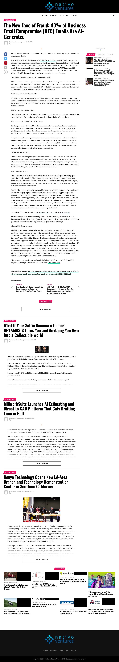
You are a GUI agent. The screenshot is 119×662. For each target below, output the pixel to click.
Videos (61, 16)
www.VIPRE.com (54, 263)
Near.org (44, 16)
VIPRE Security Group (48, 60)
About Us (74, 16)
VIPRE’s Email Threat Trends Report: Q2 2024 (52, 212)
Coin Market (53, 16)
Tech (67, 16)
